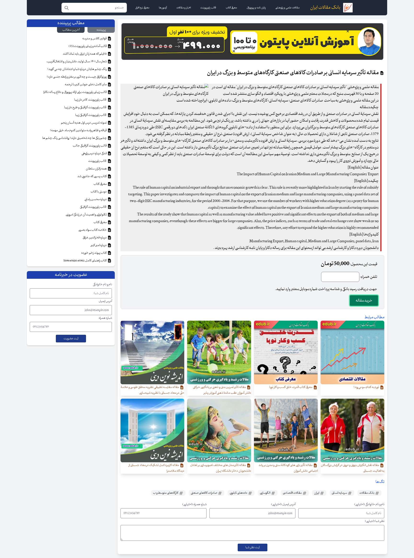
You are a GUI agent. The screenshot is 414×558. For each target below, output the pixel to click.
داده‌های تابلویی (239, 493)
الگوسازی (265, 493)
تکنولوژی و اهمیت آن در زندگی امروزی (86, 214)
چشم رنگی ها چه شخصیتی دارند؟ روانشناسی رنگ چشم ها (74, 138)
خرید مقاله (364, 300)
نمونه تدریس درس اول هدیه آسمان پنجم (84, 123)
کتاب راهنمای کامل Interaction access (85, 260)
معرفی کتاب (100, 184)
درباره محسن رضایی (95, 199)
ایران (317, 493)
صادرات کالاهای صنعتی (204, 493)
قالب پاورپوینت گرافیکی (93, 207)
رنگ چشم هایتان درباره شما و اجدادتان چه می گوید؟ (77, 69)
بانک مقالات (367, 493)
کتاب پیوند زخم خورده (94, 253)
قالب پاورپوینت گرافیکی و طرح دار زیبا (85, 107)
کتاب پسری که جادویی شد (92, 176)
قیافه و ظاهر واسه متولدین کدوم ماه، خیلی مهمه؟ (78, 130)
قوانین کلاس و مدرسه (94, 38)
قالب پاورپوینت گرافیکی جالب (90, 146)
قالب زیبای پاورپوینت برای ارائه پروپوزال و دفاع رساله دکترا (75, 92)
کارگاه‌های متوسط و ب (166, 493)
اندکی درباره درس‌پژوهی (94, 153)
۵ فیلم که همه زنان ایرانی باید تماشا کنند (85, 54)
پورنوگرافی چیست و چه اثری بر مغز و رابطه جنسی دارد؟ (77, 77)
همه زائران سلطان (96, 169)
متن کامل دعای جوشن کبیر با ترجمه (86, 84)
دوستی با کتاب (99, 192)
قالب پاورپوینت (97, 161)
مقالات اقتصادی (292, 493)
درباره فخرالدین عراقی (95, 237)
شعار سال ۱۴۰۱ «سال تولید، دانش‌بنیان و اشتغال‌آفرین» (76, 61)
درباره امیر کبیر (99, 245)
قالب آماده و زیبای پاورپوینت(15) (88, 46)
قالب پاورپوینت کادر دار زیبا (90, 100)
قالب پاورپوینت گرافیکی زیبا (91, 115)
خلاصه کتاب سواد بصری (92, 230)
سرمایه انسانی (339, 493)
